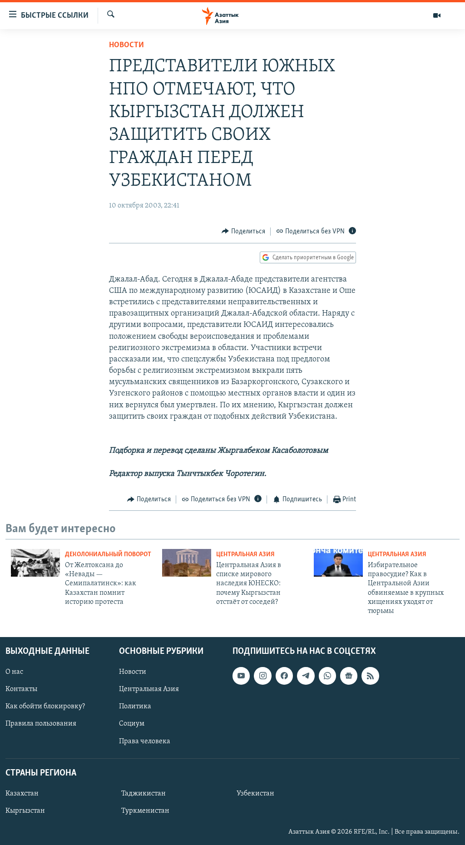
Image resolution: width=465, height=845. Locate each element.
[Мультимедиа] (436, 15)
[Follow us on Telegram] (305, 675)
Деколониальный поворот (108, 554)
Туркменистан (145, 811)
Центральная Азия (245, 554)
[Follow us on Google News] (348, 675)
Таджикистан (143, 793)
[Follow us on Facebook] (284, 675)
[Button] (243, 231)
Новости (126, 45)
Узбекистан (255, 793)
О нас (14, 672)
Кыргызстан (25, 811)
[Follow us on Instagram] (262, 675)
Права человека (144, 741)
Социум (131, 723)
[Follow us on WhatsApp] (327, 675)
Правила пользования (40, 723)
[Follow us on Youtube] (241, 675)
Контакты (21, 689)
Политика (135, 706)
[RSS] (370, 675)
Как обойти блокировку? (45, 706)
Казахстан (22, 793)
